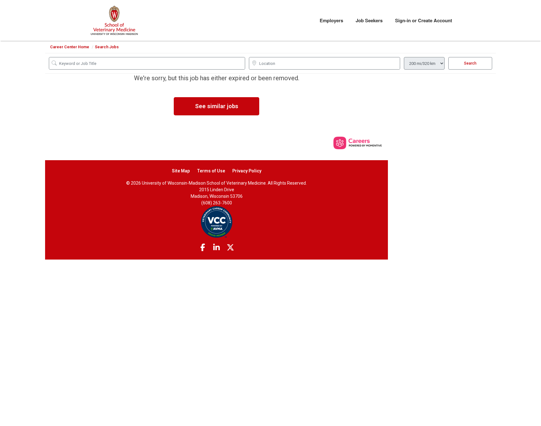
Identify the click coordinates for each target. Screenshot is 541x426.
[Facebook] (202, 247)
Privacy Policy (246, 170)
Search (470, 63)
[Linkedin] (216, 247)
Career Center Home (69, 47)
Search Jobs (107, 47)
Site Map (181, 170)
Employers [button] (331, 20)
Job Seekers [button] (369, 20)
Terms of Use (211, 170)
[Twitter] (230, 247)
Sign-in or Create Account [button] (423, 20)
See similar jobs (216, 106)
